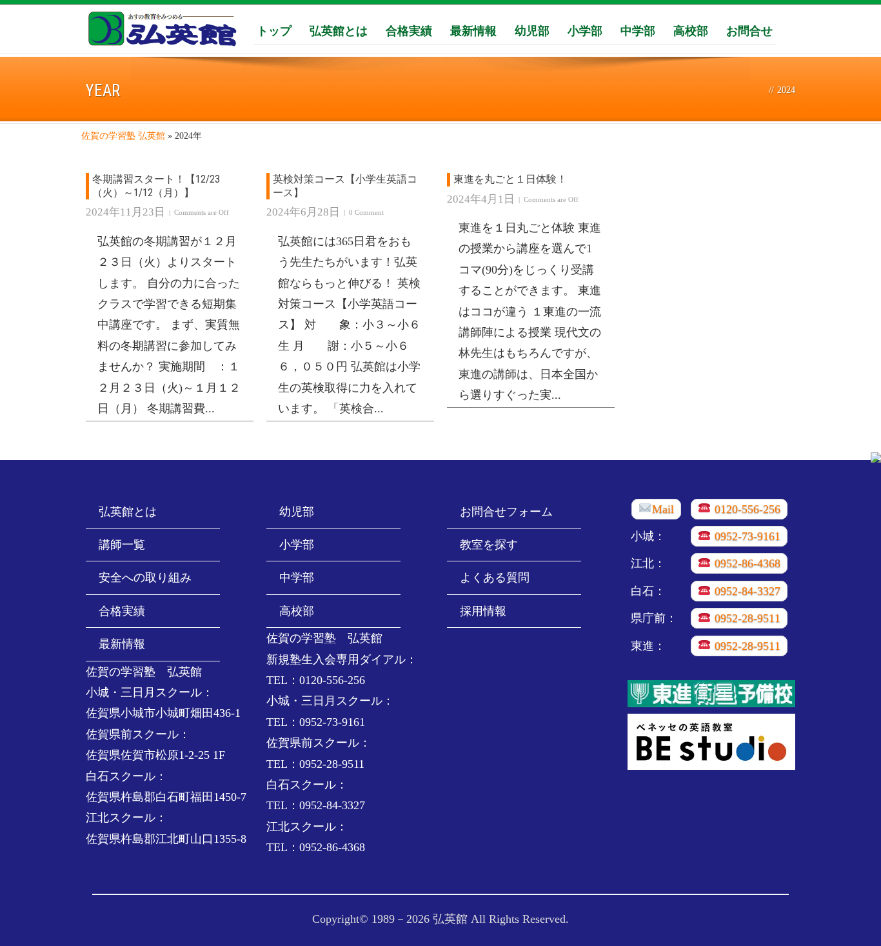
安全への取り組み (145, 577)
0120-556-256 (745, 509)
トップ (274, 30)
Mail (663, 509)
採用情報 (483, 611)
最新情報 (473, 30)
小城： (648, 536)
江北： (648, 563)
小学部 (585, 30)
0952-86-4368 (745, 563)
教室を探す (489, 544)
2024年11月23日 (125, 212)
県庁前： (654, 618)
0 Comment (366, 212)
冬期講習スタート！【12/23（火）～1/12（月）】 (156, 186)
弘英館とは (339, 30)
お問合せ (749, 30)
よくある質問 (495, 577)
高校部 (690, 30)
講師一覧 (122, 544)
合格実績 (409, 30)
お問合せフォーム (506, 511)
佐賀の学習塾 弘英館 (123, 136)
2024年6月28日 (303, 212)
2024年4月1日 (481, 199)
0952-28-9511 (745, 618)
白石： (648, 591)
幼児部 (532, 30)
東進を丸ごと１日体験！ (510, 179)
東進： (648, 645)
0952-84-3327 (745, 591)
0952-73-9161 (745, 536)
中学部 (637, 30)
